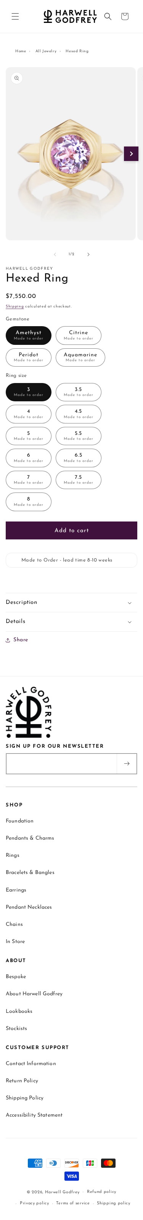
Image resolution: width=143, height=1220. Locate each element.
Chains (14, 924)
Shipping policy (113, 1203)
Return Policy (22, 1081)
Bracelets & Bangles (30, 873)
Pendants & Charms (30, 838)
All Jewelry (46, 51)
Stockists (16, 1029)
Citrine (78, 335)
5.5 (78, 436)
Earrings (16, 890)
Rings (12, 855)
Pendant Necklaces (29, 907)
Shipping (15, 306)
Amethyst (28, 335)
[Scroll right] (131, 153)
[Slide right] (88, 254)
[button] (15, 16)
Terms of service (73, 1203)
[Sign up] (127, 763)
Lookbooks (19, 1011)
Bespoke (16, 977)
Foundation (20, 821)
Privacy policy (34, 1203)
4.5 (78, 414)
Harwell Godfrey (62, 1192)
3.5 (78, 392)
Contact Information (31, 1064)
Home (20, 51)
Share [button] (20, 640)
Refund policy (101, 1192)
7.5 (78, 480)
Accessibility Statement (34, 1115)
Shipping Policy (24, 1098)
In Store (15, 942)
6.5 (78, 457)
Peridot (28, 357)
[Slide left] (55, 254)
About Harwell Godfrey (34, 994)
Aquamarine (80, 357)
